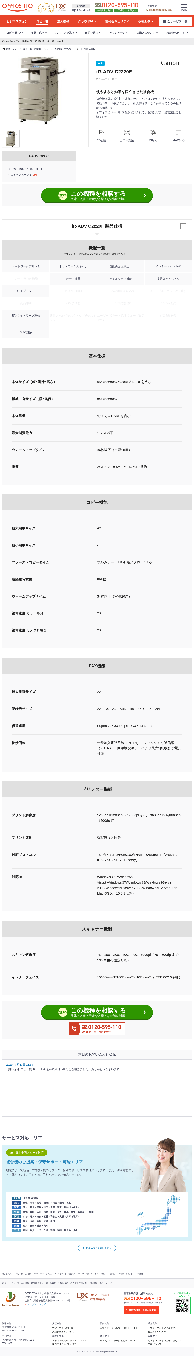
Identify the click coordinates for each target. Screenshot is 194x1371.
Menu (184, 10)
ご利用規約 (63, 1283)
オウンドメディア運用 (134, 1274)
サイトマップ (105, 1283)
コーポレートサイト (38, 1304)
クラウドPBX (39, 1274)
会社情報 (152, 6)
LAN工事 (80, 1274)
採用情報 (93, 1283)
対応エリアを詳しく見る (98, 1248)
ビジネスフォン (8, 1274)
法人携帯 (28, 1274)
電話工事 (71, 1274)
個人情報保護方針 (78, 1283)
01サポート (62, 1274)
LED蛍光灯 (111, 1274)
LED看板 (120, 1274)
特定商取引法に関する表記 (43, 1283)
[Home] (17, 8)
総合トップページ (10, 1283)
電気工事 (89, 1274)
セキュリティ (51, 1274)
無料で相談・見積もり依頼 (142, 1310)
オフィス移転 (100, 1274)
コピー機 (19, 1274)
